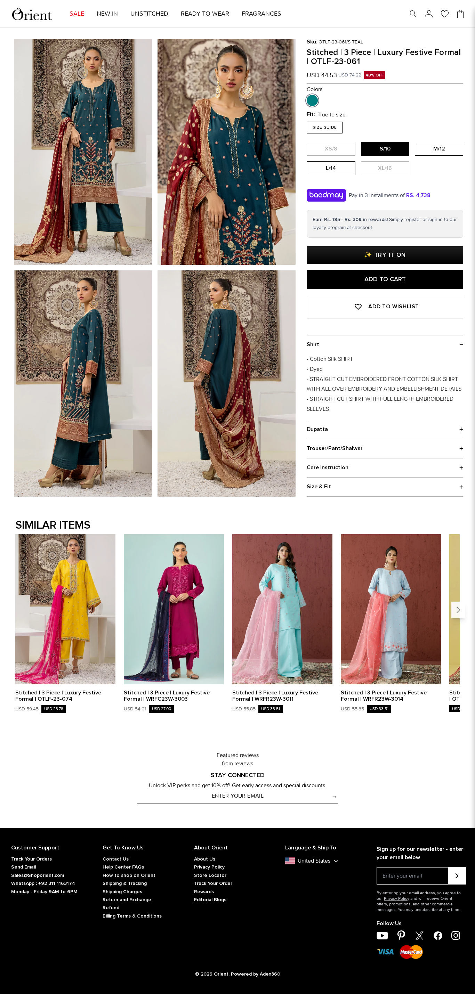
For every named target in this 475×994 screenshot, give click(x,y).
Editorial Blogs (210, 899)
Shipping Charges (122, 891)
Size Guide (325, 127)
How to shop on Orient (129, 875)
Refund (111, 907)
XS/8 (331, 149)
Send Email (23, 867)
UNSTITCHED (149, 13)
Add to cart (385, 279)
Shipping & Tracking (125, 883)
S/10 (385, 149)
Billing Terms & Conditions (132, 916)
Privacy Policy (209, 867)
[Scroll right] (458, 610)
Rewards (204, 891)
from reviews (237, 763)
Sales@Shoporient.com (37, 875)
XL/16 (385, 168)
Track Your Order (213, 883)
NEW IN (107, 13)
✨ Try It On (385, 255)
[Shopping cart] (460, 13)
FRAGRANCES (261, 13)
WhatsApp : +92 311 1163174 (43, 883)
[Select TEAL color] (312, 100)
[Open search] (413, 13)
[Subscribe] (457, 876)
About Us (204, 859)
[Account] (429, 14)
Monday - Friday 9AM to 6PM (44, 891)
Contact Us (116, 859)
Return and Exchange (127, 899)
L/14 (331, 168)
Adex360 (270, 974)
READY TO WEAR (205, 13)
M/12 (439, 149)
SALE (77, 13)
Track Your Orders (31, 859)
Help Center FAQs (123, 867)
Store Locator (210, 875)
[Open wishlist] (445, 14)
